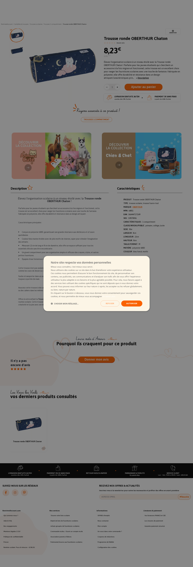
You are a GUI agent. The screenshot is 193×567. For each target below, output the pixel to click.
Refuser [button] (110, 303)
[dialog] (97, 283)
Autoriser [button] (131, 303)
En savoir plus (109, 296)
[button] (65, 303)
